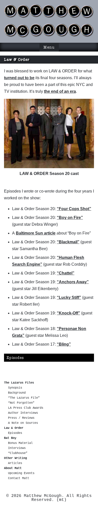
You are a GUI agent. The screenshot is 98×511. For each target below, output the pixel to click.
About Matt (13, 468)
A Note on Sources (23, 423)
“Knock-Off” (68, 313)
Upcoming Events (21, 473)
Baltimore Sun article (36, 233)
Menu (49, 47)
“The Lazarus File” (24, 398)
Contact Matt (18, 478)
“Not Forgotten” (21, 403)
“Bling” (64, 344)
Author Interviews (23, 413)
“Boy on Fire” (70, 217)
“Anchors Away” (73, 282)
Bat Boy (10, 438)
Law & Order (13, 428)
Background (17, 393)
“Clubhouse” (17, 453)
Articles (15, 463)
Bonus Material (20, 443)
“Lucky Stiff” (69, 297)
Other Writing (15, 458)
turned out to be (19, 78)
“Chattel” (65, 273)
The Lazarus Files (19, 383)
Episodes (15, 357)
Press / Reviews (21, 418)
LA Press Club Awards (25, 408)
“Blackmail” (68, 242)
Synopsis (15, 388)
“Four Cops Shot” (74, 209)
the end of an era (60, 91)
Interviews (17, 448)
